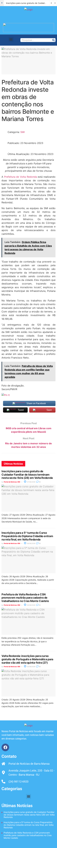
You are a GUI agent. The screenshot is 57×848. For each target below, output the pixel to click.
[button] (11, 39)
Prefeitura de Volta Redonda (20, 176)
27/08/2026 (30, 482)
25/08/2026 (30, 605)
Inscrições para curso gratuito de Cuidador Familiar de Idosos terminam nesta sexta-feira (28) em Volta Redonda (27, 474)
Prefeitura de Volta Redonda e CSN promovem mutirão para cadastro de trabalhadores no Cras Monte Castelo (25, 598)
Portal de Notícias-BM (12, 482)
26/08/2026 (30, 543)
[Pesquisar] (53, 40)
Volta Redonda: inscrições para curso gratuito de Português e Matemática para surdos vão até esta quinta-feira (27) (27, 659)
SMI (22, 132)
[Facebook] (5, 747)
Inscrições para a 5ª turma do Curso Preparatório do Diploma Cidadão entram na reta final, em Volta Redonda (27, 536)
